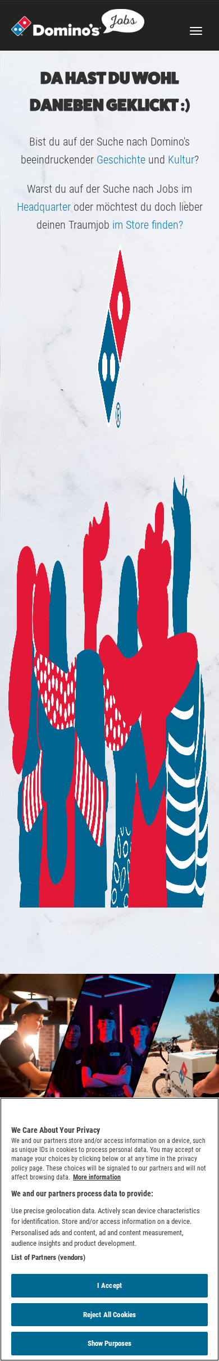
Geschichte (119, 159)
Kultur (181, 159)
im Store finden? (147, 225)
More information (97, 1177)
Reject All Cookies (109, 1314)
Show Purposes (110, 1343)
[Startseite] (77, 21)
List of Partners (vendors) (48, 1257)
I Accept (109, 1285)
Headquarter (44, 207)
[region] (109, 1229)
